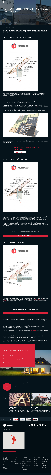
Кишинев (5, 458)
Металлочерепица (26, 465)
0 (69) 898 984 (5, 468)
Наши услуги (6, 362)
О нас (43, 457)
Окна (15, 459)
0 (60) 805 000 (5, 459)
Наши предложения (8, 355)
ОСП (23, 467)
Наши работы (7, 429)
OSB (8, 216)
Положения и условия (44, 473)
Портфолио (44, 461)
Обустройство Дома (12, 27)
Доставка (35, 461)
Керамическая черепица (27, 461)
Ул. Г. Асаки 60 (6, 457)
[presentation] (1, 399)
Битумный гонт (6, 214)
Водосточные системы (26, 459)
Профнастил (24, 469)
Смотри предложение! (25, 235)
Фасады (15, 461)
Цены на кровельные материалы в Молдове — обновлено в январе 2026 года (40, 411)
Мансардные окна (25, 463)
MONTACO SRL (11, 473)
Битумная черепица (26, 457)
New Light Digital (37, 473)
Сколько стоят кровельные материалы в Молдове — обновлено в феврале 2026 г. (19, 411)
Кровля (15, 457)
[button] (13, 437)
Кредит (35, 463)
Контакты (44, 467)
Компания (45, 454)
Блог (43, 463)
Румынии (35, 106)
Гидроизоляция (17, 463)
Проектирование (37, 457)
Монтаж (35, 459)
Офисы (5, 454)
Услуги (16, 454)
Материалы (25, 454)
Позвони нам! (19, 152)
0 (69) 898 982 (5, 464)
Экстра (36, 454)
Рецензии (44, 465)
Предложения (45, 459)
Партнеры (36, 465)
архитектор (33, 330)
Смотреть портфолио (9, 450)
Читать (19, 399)
